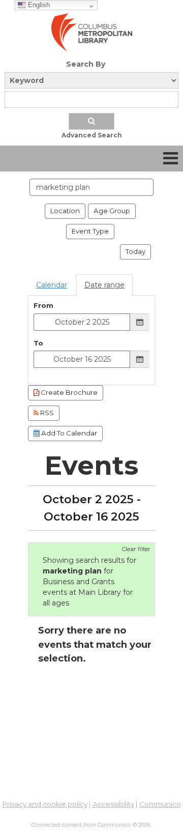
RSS (46, 413)
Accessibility (113, 804)
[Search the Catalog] (91, 121)
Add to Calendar (68, 433)
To (38, 343)
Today (135, 251)
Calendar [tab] (51, 285)
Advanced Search (92, 135)
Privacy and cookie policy (45, 804)
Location (65, 211)
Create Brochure (68, 392)
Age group (112, 211)
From (43, 305)
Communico (160, 804)
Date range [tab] (104, 285)
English (38, 5)
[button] (170, 158)
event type (90, 231)
